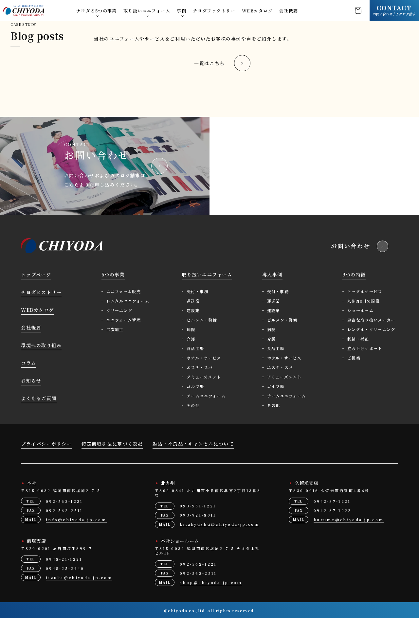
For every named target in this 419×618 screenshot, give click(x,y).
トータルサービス (364, 291)
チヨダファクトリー (214, 11)
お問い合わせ (350, 245)
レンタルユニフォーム (128, 301)
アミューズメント (204, 377)
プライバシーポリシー (46, 443)
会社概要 (288, 11)
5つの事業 (113, 274)
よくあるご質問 (39, 398)
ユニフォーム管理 (123, 320)
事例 (181, 11)
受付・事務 (198, 291)
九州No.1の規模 (363, 301)
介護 (191, 339)
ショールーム (360, 310)
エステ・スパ (200, 367)
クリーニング (119, 310)
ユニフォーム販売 (123, 291)
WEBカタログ (257, 11)
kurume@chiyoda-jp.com (349, 519)
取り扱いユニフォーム (146, 11)
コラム (28, 363)
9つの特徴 (354, 274)
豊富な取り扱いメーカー (371, 320)
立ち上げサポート (364, 348)
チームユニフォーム (206, 395)
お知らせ (31, 380)
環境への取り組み (41, 345)
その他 (193, 405)
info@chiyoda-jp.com (76, 519)
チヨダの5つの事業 (96, 11)
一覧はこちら (209, 63)
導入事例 (272, 274)
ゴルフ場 (195, 386)
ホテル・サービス (204, 358)
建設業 (193, 310)
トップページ (36, 274)
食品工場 (195, 348)
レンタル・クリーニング (371, 329)
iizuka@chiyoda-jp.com (79, 577)
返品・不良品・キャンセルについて (193, 443)
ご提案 (353, 358)
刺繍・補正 (358, 339)
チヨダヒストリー (41, 292)
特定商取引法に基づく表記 (112, 443)
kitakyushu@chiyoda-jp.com (220, 524)
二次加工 (115, 329)
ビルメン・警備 (202, 320)
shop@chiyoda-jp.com (211, 582)
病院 (191, 329)
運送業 (193, 301)
